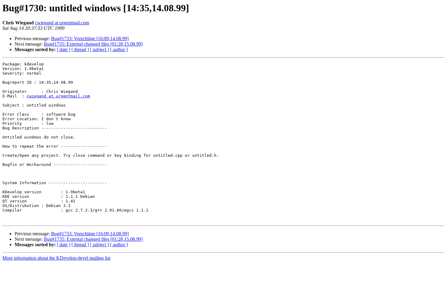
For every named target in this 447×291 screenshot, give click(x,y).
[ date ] (63, 49)
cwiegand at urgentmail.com (62, 22)
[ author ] (119, 49)
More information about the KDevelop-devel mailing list (56, 258)
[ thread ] (80, 49)
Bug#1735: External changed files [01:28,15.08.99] (93, 44)
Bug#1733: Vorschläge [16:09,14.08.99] (90, 38)
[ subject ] (99, 49)
